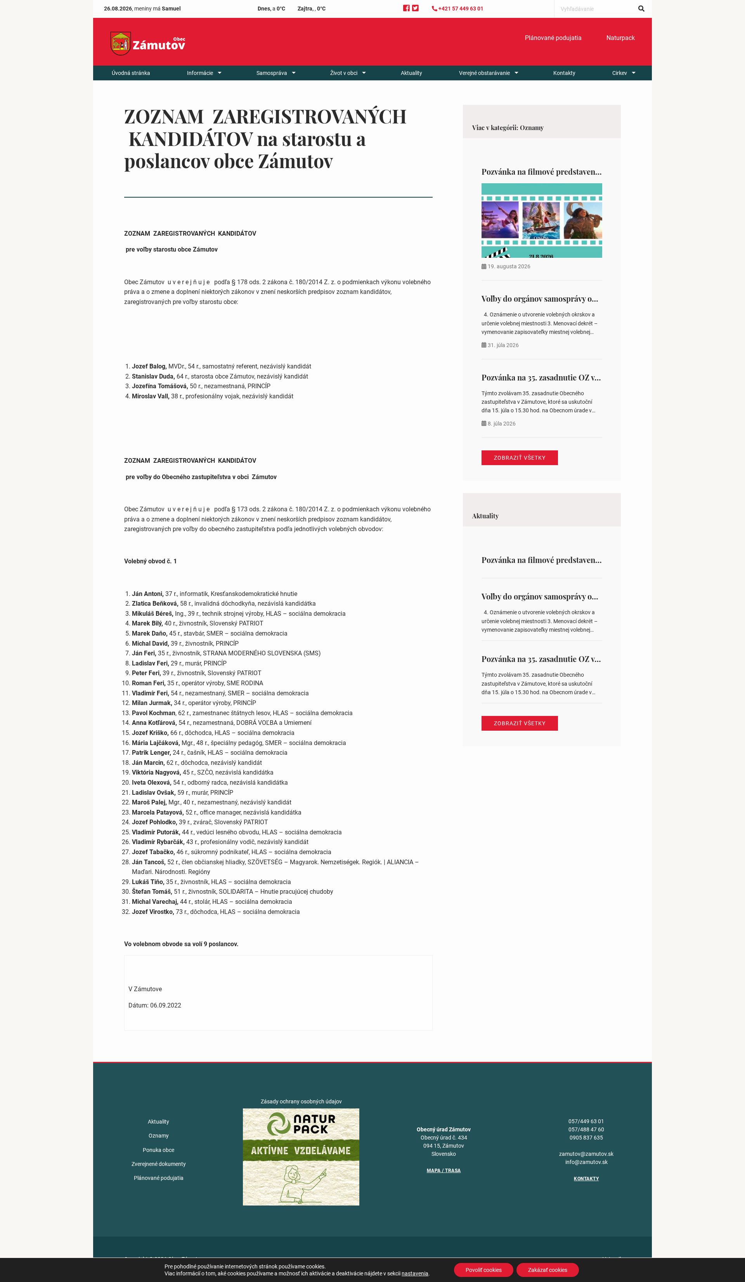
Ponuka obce (158, 1150)
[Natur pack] (301, 1156)
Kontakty (564, 73)
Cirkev (619, 73)
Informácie (200, 73)
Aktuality (411, 73)
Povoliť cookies (484, 1270)
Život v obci (343, 73)
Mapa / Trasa (444, 1170)
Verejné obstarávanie (484, 73)
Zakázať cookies (547, 1270)
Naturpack (620, 38)
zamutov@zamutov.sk (586, 1154)
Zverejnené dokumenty (159, 1164)
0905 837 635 (586, 1137)
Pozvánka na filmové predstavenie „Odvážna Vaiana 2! (576, 171)
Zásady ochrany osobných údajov (301, 1101)
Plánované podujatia (553, 38)
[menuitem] (553, 38)
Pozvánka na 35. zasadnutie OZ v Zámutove (556, 377)
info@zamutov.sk (586, 1162)
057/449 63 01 (586, 1121)
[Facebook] (406, 8)
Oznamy (159, 1136)
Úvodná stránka (131, 73)
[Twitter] (415, 8)
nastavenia (415, 1273)
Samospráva (271, 73)
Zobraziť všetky (520, 458)
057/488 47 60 (586, 1129)
